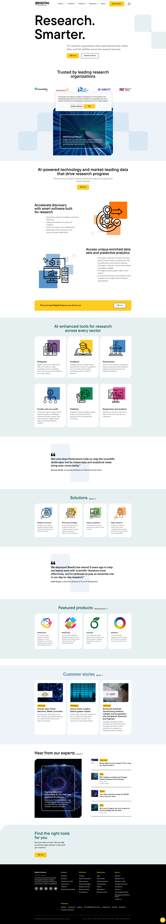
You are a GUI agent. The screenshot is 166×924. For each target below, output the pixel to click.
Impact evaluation (93, 523)
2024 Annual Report (72, 137)
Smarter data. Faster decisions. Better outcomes (50, 710)
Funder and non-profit (47, 409)
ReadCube (66, 633)
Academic (74, 362)
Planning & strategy (69, 523)
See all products (99, 609)
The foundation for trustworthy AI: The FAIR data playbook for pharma (58, 794)
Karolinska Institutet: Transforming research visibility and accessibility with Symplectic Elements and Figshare (115, 714)
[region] (83, 89)
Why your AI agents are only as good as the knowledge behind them (115, 809)
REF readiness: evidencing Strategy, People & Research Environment (113, 778)
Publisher (74, 409)
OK (89, 106)
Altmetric (114, 633)
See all (91, 499)
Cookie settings (76, 106)
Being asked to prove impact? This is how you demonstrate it (115, 764)
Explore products (90, 55)
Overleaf (89, 633)
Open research (117, 523)
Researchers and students (115, 409)
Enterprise (42, 362)
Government (108, 362)
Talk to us (73, 55)
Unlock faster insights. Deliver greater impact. (80, 710)
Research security (44, 523)
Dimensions (41, 633)
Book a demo (116, 4)
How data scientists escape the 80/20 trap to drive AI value (114, 795)
